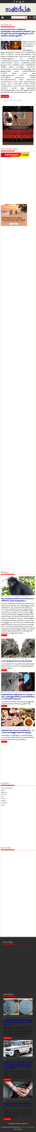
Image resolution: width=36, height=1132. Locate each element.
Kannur (3, 805)
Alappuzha (4, 792)
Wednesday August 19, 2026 (9, 728)
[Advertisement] (18, 176)
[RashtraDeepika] (2, 17)
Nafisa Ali (19, 100)
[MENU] (34, 17)
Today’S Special (6, 100)
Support (21, 39)
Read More (5, 96)
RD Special (4, 635)
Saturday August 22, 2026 (8, 596)
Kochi (2, 796)
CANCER (15, 100)
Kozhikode (4, 803)
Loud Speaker (7, 1079)
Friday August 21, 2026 (8, 658)
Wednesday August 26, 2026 (12, 1016)
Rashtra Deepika (21, 596)
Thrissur (3, 798)
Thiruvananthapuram (7, 788)
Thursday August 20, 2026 (8, 692)
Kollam (3, 790)
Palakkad (3, 800)
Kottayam (4, 794)
